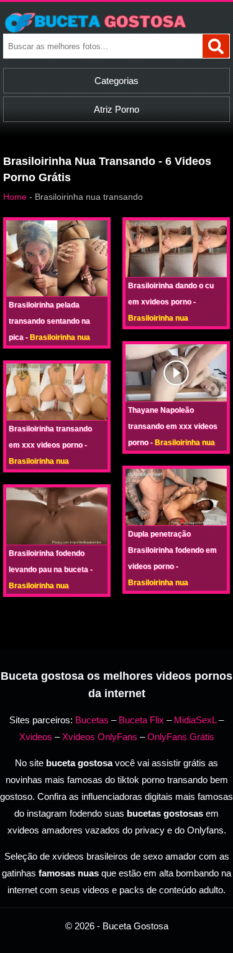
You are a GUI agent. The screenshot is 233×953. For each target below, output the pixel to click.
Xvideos (35, 736)
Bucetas (92, 720)
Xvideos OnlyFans (99, 736)
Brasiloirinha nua (60, 337)
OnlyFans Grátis (180, 736)
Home (15, 197)
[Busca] (216, 46)
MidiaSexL (195, 720)
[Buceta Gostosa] (116, 22)
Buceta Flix (141, 720)
